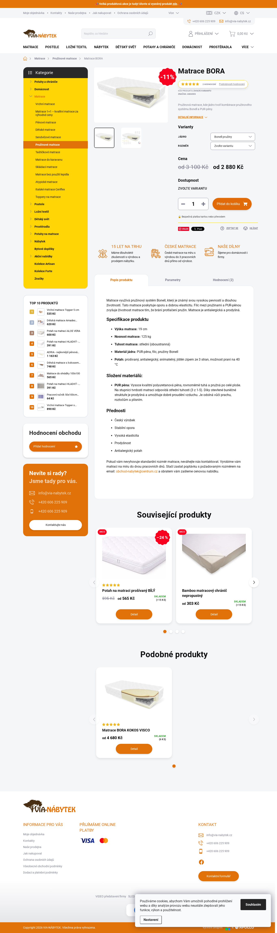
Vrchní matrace (45, 104)
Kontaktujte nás (56, 524)
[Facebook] (201, 861)
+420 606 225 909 (52, 502)
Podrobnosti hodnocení (232, 84)
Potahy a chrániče (46, 81)
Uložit (185, 228)
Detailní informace (190, 117)
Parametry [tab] (172, 280)
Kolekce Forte (43, 271)
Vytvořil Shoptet (213, 927)
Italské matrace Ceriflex (50, 189)
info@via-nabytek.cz (54, 493)
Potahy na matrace (46, 234)
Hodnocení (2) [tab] (223, 280)
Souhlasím (253, 904)
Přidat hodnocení (44, 446)
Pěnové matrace (45, 122)
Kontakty (56, 13)
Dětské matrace (45, 129)
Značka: (187, 94)
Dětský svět (41, 219)
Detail (134, 614)
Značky (39, 278)
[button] (165, 631)
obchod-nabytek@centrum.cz (137, 471)
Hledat (150, 33)
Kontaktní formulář (219, 876)
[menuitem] (32, 47)
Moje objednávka (33, 13)
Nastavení (151, 920)
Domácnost (41, 89)
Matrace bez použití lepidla (52, 174)
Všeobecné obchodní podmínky (42, 866)
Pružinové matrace (47, 144)
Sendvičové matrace (48, 137)
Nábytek (39, 241)
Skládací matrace (46, 167)
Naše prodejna (77, 13)
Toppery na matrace (48, 196)
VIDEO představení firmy (111, 896)
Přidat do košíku (228, 204)
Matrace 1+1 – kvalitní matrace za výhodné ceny (56, 113)
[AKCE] (214, 558)
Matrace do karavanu (48, 159)
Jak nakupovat (101, 13)
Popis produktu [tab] (121, 280)
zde (175, 3)
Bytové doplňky (44, 248)
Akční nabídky (43, 256)
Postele (39, 204)
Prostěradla (42, 226)
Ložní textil (41, 211)
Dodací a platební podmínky (40, 872)
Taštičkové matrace (47, 152)
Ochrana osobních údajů (132, 13)
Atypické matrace (46, 182)
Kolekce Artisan (44, 263)
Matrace (39, 96)
